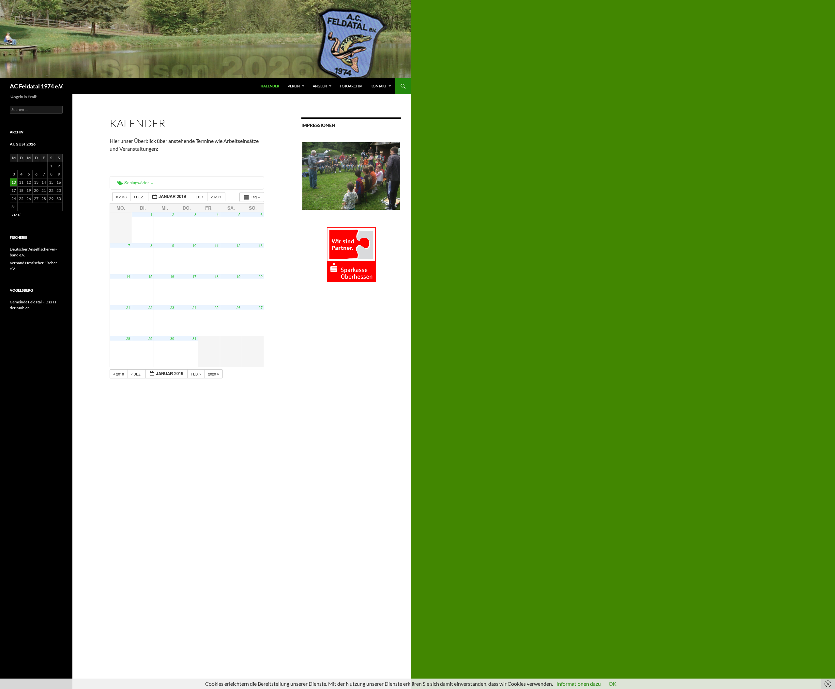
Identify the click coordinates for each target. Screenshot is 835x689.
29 (150, 338)
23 (172, 307)
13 (261, 245)
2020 (215, 196)
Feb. (197, 196)
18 (217, 276)
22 (150, 307)
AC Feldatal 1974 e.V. (37, 86)
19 (238, 276)
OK (612, 684)
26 (238, 307)
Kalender (270, 86)
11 (217, 245)
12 (238, 245)
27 (261, 307)
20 (261, 276)
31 (194, 338)
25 (217, 307)
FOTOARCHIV (351, 86)
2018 (123, 196)
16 (172, 276)
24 (194, 307)
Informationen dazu (578, 684)
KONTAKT (379, 86)
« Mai (16, 214)
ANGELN (320, 86)
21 (128, 307)
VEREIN (294, 86)
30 (172, 338)
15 (150, 276)
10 (194, 245)
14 (128, 276)
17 (194, 276)
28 (128, 338)
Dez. (140, 196)
